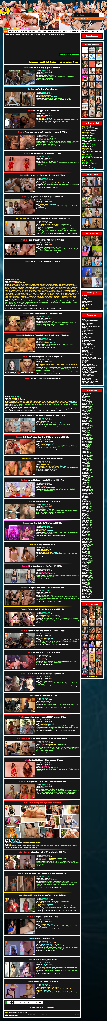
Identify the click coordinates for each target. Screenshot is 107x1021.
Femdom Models (45, 160)
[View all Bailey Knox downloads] (92, 651)
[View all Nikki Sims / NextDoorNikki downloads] (85, 609)
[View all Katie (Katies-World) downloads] (92, 609)
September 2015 (86, 578)
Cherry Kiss (29, 287)
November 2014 (85, 592)
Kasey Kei (27, 292)
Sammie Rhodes (44, 487)
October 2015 (85, 576)
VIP (78, 32)
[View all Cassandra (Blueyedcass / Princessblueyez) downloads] (99, 630)
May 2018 (84, 533)
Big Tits (46, 184)
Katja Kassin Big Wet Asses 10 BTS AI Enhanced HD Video (46, 630)
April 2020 (84, 500)
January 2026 (85, 403)
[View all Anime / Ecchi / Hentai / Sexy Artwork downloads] (85, 644)
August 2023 (85, 444)
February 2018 (85, 537)
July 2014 (84, 597)
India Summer (23, 402)
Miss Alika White (44, 574)
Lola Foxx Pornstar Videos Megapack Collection (46, 378)
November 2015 (85, 575)
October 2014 (85, 593)
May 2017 (84, 549)
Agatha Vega (28, 284)
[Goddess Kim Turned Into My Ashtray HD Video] (97, 282)
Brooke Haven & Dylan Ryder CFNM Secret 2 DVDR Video (46, 239)
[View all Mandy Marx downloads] (99, 623)
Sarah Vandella (49, 296)
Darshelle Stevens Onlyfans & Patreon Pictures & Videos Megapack (91, 129)
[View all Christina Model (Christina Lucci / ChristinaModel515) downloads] (99, 616)
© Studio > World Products (47, 226)
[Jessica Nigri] (85, 71)
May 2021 (84, 482)
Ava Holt (43, 286)
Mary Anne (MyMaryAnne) (46, 552)
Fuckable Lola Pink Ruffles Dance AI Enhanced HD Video (46, 609)
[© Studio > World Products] (85, 57)
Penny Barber (8, 296)
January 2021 (85, 488)
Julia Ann (15, 292)
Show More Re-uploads (92, 168)
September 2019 (86, 510)
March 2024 (85, 434)
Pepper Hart (16, 296)
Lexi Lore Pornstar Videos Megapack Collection (45, 261)
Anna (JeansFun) (44, 703)
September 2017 (86, 544)
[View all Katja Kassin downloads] (92, 664)
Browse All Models (92, 676)
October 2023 (85, 441)
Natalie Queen (58, 295)
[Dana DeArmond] (92, 71)
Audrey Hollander (44, 343)
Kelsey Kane (42, 292)
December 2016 (86, 557)
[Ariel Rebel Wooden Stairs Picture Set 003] (87, 262)
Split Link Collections (17, 305)
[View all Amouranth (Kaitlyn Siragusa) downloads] (92, 671)
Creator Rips (85, 335)
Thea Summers (49, 298)
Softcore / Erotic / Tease (64, 98)
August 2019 (85, 512)
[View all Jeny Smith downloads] (85, 671)
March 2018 (84, 535)
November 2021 (85, 473)
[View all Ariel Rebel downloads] (85, 630)
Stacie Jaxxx (65, 402)
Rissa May (58, 183)
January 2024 (85, 437)
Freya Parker (60, 289)
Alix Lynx (55, 284)
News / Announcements (87, 364)
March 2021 (84, 485)
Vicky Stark (54, 423)
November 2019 (85, 507)
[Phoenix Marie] (92, 78)
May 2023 (84, 448)
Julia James (21, 292)
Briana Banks (43, 321)
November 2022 (86, 457)
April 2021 (84, 483)
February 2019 (85, 520)
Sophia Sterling (25, 298)
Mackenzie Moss (19, 295)
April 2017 (84, 551)
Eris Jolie (53, 289)
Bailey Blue (42, 401)
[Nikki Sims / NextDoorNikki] (85, 99)
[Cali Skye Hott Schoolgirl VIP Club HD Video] (97, 241)
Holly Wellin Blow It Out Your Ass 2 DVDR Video (92, 158)
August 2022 (85, 461)
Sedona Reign (65, 296)
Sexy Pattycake (55, 466)
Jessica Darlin (43, 75)
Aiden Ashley (35, 284)
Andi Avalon (18, 286)
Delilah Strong (53, 789)
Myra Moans (51, 295)
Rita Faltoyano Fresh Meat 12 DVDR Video (46, 501)
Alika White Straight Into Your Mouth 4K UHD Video (46, 566)
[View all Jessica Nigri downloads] (85, 657)
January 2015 (85, 589)
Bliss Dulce (49, 401)
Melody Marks (36, 295)
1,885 (20, 1002)
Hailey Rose (8, 290)
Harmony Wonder (16, 290)
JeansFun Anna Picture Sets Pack (46, 695)
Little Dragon (58, 293)
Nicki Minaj (43, 530)
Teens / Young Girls (40, 232)
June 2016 (84, 565)
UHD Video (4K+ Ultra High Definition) (18, 304)
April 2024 (84, 433)
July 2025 (84, 412)
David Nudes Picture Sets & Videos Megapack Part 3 (90, 164)
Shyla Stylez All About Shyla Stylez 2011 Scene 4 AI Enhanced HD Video (46, 437)
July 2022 (84, 462)
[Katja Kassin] (85, 92)
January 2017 (85, 555)
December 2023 (86, 438)
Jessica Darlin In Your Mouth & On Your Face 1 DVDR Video (46, 673)
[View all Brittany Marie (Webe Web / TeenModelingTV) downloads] (99, 664)
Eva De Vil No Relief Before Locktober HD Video (46, 153)
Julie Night (42, 660)
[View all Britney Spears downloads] (92, 616)
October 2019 (85, 509)
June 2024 (84, 430)
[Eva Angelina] (85, 85)
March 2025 (85, 417)
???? (10, 844)
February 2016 (85, 571)
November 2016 (85, 558)
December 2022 (86, 455)
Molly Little (44, 295)
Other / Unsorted (86, 305)
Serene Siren (8, 298)
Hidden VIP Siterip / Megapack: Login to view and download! (42, 802)
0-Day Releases (85, 303)
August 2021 (85, 478)
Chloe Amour (36, 287)
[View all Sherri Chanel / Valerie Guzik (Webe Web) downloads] (92, 623)
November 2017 (85, 541)
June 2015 (84, 582)
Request (92, 32)
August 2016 (85, 562)
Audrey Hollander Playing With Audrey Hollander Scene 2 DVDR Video (46, 335)
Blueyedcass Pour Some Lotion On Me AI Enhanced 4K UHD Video (46, 873)
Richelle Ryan (40, 296)
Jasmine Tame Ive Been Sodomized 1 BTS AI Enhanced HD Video (46, 717)
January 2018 (85, 538)
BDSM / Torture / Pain (72, 141)
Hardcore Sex (53, 76)
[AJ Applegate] (99, 113)
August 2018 (85, 528)
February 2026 (85, 402)
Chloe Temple (51, 287)
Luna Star (11, 295)
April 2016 (84, 568)
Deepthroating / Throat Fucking (47, 301)
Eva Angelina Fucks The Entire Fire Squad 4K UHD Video (46, 587)
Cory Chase (59, 287)
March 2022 (85, 468)
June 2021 (84, 481)
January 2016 (85, 572)
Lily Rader (52, 293)
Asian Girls (84, 322)
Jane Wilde (60, 290)
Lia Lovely (40, 293)
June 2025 (84, 413)
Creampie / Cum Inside (25, 301)
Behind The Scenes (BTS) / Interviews (59, 489)
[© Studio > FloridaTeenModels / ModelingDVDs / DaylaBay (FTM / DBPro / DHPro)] (85, 106)
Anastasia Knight (9, 286)
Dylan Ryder (51, 247)
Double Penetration (61, 301)
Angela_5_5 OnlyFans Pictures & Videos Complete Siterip (91, 140)
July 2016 (84, 564)
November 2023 (86, 440)
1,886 (24, 1002)
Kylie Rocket (72, 292)
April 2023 (84, 450)
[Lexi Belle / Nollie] (92, 92)
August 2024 (85, 427)
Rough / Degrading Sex (87, 370)
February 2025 (85, 419)
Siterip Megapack (20, 282)
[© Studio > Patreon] (92, 64)
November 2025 (86, 406)
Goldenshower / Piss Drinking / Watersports (89, 349)
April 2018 (84, 534)
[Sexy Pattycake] (99, 71)
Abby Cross (12, 401)
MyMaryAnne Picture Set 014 (46, 544)
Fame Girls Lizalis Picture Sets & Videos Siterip (91, 151)
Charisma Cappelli (72, 401)
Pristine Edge (24, 296)
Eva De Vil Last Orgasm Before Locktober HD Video (46, 760)
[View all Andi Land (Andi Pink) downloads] (85, 637)
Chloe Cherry (44, 287)
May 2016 (84, 566)
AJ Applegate (19, 401)
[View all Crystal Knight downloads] (99, 671)
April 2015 (84, 585)
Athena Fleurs (36, 286)
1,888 (32, 1002)
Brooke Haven (43, 247)
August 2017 (85, 545)
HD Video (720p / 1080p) (50, 163)
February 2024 (85, 436)
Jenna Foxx (74, 290)
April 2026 (84, 399)
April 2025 (84, 416)
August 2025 (85, 410)
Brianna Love (43, 860)
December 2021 (85, 472)
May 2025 (84, 414)
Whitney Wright (9, 299)
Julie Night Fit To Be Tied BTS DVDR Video (46, 652)
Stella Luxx (33, 298)
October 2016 (85, 559)
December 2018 (85, 523)
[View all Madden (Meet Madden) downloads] (99, 609)
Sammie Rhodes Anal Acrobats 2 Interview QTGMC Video (46, 480)
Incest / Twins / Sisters (87, 354)
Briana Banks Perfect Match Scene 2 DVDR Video (46, 313)
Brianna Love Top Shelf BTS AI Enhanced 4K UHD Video (48, 852)
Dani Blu (7, 289)
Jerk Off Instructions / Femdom (66, 163)
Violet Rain (72, 298)
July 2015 (84, 580)
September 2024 (86, 426)
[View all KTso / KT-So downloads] (85, 623)
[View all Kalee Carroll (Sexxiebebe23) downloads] (99, 657)
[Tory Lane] (85, 113)
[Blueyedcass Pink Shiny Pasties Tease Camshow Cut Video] (87, 282)
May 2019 (84, 516)
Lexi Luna (34, 293)
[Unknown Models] (99, 50)
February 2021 (85, 486)
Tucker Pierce (57, 298)
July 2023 (84, 445)
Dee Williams (14, 289)
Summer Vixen (40, 298)
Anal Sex (46, 76)
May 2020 (84, 499)
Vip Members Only (86, 307)
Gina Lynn (42, 746)
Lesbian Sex (42, 302)
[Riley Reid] (92, 85)
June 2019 (84, 514)
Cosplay (84, 332)
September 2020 (86, 493)
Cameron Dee (63, 401)
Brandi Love (56, 401)
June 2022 (84, 464)
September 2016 (86, 561)
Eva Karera (16, 402)
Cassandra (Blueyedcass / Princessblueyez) (51, 881)
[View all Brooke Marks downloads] (99, 637)
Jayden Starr (67, 290)
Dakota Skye (66, 287)
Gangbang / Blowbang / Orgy (89, 346)
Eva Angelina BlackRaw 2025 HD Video (46, 916)
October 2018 (85, 526)
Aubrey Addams (34, 401)
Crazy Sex (65, 32)
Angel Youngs (43, 183)
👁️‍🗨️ (69, 183)
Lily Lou (46, 293)
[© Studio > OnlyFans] (85, 50)
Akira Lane (26, 401)
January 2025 (85, 420)
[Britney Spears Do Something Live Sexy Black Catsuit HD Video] (87, 272)
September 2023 (86, 443)
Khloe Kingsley (58, 292)
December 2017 (85, 540)
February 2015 (85, 588)
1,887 (28, 1002)
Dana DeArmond (74, 287)
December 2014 (85, 590)
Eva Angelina (51, 183)
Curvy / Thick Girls (54, 120)
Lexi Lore (28, 293)
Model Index (84, 32)
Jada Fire (42, 118)
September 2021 (86, 476)
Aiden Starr (43, 284)
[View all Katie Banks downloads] (85, 664)
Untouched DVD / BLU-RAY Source (44, 78)
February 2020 (85, 503)
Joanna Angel (8, 292)
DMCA (16, 1015)
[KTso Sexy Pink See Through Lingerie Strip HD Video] (87, 241)
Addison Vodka (20, 284)
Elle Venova (21, 289)
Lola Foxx (38, 402)
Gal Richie (67, 289)
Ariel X (30, 286)
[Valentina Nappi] (99, 106)
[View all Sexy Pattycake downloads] (92, 637)
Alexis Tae (49, 284)
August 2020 (85, 495)
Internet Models (22, 32)
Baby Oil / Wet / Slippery (50, 467)
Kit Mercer (65, 292)
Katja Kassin (43, 638)
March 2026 (85, 400)
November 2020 (86, 490)
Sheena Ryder (16, 298)
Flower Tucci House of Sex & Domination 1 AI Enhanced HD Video (46, 132)
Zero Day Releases (51, 138)
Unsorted (73, 32)
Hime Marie (39, 290)
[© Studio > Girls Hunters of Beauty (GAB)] (99, 92)
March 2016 (85, 569)
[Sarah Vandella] (92, 113)
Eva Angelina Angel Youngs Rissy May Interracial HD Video (46, 175)
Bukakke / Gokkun (86, 329)
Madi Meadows (28, 295)
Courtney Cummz (44, 204)
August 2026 (85, 393)
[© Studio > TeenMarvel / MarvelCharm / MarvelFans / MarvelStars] (92, 50)
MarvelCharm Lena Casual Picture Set (46, 981)
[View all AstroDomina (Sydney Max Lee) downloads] (92, 630)
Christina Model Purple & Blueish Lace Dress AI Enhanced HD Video (48, 218)
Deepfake (84, 339)
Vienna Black (65, 298)
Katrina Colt (34, 292)
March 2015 (84, 586)
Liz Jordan (66, 293)
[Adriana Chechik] (99, 99)
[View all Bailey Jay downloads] (92, 657)
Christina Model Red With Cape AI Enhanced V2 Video (48, 895)
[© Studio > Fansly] (92, 57)
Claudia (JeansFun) (45, 96)
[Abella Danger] (92, 99)
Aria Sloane (25, 286)
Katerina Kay (31, 402)
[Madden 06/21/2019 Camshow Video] (97, 272)
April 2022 (84, 466)
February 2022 (85, 469)
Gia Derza (73, 289)
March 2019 (85, 519)
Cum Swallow (39, 143)
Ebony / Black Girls (65, 120)
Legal (13, 1015)
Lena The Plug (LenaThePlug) (17, 293)
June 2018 (84, 531)
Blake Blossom (50, 286)
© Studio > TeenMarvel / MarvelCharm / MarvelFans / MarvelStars (56, 967)
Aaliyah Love (12, 284)
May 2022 (84, 465)
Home (5, 32)
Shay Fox (59, 402)
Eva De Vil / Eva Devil (45, 161)
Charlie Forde (21, 287)
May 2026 (84, 397)
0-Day (44, 32)
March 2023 (85, 451)
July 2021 (84, 479)
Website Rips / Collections (30, 305)
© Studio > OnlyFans (45, 423)
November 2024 (86, 423)
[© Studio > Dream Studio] (99, 57)
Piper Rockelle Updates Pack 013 (46, 938)
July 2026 (84, 395)
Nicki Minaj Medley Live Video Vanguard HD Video (46, 523)
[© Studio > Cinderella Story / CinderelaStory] (99, 64)
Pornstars (32, 32)
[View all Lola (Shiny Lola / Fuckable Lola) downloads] (99, 651)
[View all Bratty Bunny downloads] (92, 644)
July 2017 (84, 547)
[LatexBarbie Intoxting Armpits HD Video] (87, 251)
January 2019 (85, 521)
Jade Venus (53, 290)
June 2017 (84, 548)
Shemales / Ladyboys (87, 374)
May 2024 (84, 431)
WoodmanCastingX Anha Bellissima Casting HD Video (46, 356)
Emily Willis (33, 289)
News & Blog (85, 308)
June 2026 (84, 396)
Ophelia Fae (73, 295)
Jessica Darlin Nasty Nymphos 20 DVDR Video (46, 67)
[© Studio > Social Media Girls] (85, 78)
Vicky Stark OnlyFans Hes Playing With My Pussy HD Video (46, 415)
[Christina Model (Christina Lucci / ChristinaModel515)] (85, 64)
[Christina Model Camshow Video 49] (97, 251)
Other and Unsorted (46, 95)
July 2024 (84, 428)
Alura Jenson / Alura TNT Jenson (67, 284)
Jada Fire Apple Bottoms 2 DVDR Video (46, 110)
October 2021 (85, 475)
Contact (7, 1015)
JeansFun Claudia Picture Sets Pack (46, 89)
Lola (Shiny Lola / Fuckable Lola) (48, 617)
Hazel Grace (25, 290)
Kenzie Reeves (49, 292)
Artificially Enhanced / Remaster (57, 141)
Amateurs (84, 318)
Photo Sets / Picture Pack (50, 98)
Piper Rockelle (55, 946)
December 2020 (86, 489)
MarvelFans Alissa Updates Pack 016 (46, 959)
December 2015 (85, 573)
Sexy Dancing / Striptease (56, 230)
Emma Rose (40, 289)
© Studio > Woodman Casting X (48, 364)
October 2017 (85, 542)
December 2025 (86, 405)
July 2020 (84, 496)
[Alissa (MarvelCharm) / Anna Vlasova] (99, 78)
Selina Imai (73, 296)
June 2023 (84, 447)
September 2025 (86, 409)
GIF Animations (85, 347)
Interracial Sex (51, 144)
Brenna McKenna (59, 286)
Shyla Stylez (43, 444)
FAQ (97, 32)
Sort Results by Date (85, 21)
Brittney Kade (68, 286)
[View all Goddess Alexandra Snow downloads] (85, 616)
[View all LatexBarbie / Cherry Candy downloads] (85, 651)
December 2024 (86, 421)
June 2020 (84, 497)
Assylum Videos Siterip (87, 135)
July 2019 (84, 513)
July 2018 (84, 530)
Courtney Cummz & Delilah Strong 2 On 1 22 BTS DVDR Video (46, 781)
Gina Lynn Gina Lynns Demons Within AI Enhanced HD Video (48, 738)
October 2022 (85, 458)
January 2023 (85, 454)
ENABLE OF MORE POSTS (42, 1008)
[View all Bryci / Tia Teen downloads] (99, 644)
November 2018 (85, 524)
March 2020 (85, 502)
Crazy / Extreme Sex (87, 304)
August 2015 (85, 579)
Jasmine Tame (43, 724)
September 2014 (86, 595)
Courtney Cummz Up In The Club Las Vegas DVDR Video (46, 196)
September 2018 (86, 527)
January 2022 (85, 471)
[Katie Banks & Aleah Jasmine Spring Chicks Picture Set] (97, 262)
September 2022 (86, 459)
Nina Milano (66, 295)
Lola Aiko (71, 293)
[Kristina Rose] (92, 106)
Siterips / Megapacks (54, 32)
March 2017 (84, 552)
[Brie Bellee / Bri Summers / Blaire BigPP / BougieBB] (99, 85)
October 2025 (85, 407)
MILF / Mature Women (41, 186)
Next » (40, 1002)
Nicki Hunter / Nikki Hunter (49, 402)
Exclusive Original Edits (60, 143)
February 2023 (85, 452)
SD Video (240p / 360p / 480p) (65, 76)
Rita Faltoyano (43, 509)
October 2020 (85, 492)
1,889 (36, 1002)
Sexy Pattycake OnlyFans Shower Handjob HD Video (46, 458)
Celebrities (12, 32)
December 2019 (86, 506)
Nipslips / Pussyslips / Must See (90, 365)
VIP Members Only (54, 224)
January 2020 (85, 504)
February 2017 (85, 554)
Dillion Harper (8, 402)
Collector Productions (87, 330)
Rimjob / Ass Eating (51, 302)
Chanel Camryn (13, 287)
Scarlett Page (57, 296)
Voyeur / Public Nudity (87, 382)
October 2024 (85, 424)
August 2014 (85, 596)
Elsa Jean (27, 289)
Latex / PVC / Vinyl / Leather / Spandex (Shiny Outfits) (91, 359)
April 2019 (84, 517)
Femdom (39, 32)
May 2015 (84, 583)
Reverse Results (97, 21)
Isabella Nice (46, 290)
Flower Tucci (43, 140)
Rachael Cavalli (32, 296)
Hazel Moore (32, 290)
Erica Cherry (47, 289)
